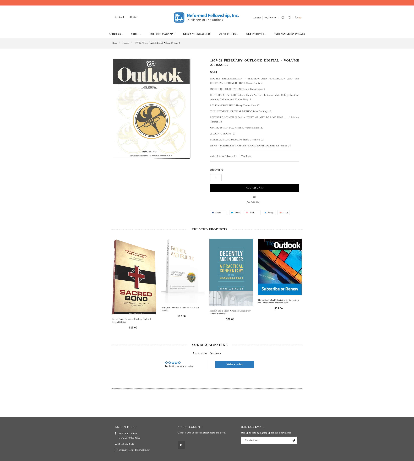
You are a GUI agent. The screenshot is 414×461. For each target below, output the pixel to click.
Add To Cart (255, 188)
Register (134, 17)
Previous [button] (115, 277)
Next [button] (298, 277)
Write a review (235, 364)
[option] (134, 281)
